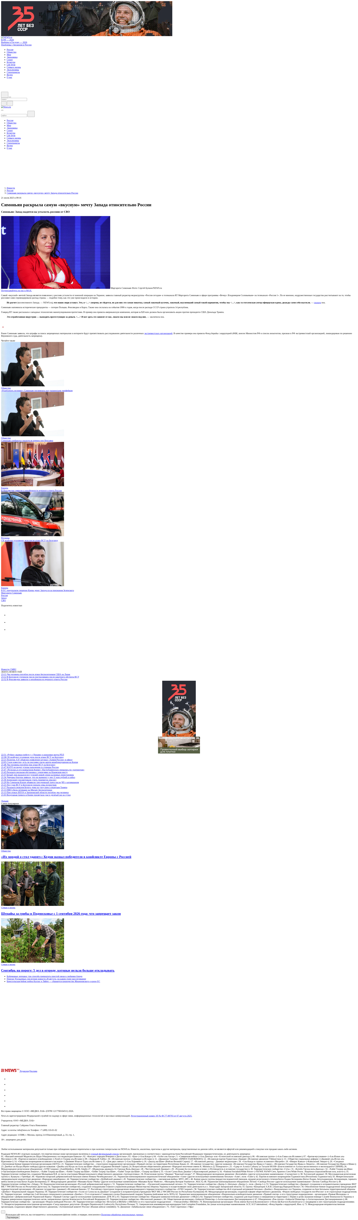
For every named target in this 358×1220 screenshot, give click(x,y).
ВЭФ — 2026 (7, 40)
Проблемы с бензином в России (16, 45)
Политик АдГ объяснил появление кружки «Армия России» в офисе (36, 760)
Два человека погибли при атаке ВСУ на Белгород (28, 765)
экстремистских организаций (158, 333)
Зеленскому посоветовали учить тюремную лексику (28, 780)
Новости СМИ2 (8, 669)
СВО (3, 600)
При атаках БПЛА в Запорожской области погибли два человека (35, 792)
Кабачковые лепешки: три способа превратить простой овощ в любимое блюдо (44, 976)
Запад (4, 598)
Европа (4, 488)
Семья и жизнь (8, 907)
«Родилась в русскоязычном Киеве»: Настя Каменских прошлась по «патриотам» (42, 770)
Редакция (24, 1071)
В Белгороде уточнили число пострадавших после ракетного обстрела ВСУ (40, 677)
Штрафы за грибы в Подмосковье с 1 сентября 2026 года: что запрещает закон (61, 913)
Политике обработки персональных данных (122, 1214)
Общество (6, 388)
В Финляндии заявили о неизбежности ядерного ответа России (31, 490)
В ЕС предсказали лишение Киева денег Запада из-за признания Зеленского (37, 590)
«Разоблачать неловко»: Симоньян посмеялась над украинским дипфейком (37, 390)
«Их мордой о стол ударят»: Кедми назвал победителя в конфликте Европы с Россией (66, 857)
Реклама (33, 1071)
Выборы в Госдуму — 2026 (14, 42)
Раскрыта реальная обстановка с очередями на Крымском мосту (34, 772)
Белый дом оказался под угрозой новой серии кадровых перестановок (37, 775)
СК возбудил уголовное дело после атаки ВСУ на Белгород (29, 540)
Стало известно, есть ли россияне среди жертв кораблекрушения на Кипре (39, 762)
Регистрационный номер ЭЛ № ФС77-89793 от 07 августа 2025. (161, 1116)
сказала (317, 302)
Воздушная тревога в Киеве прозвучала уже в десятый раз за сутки (36, 795)
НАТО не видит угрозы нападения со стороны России (30, 767)
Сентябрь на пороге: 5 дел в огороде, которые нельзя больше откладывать (58, 970)
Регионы (5, 538)
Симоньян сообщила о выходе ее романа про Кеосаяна (27, 440)
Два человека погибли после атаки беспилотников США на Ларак (35, 674)
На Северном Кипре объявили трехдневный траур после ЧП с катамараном (40, 782)
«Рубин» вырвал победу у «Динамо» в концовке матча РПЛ (32, 754)
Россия (4, 595)
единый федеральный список (105, 1154)
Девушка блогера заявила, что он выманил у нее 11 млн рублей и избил (38, 777)
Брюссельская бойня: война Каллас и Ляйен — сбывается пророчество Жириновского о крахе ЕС (53, 981)
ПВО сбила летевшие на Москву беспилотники (26, 790)
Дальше (5, 801)
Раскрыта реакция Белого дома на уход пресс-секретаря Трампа (34, 787)
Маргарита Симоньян (11, 593)
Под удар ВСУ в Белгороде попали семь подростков (28, 785)
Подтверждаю (13, 1217)
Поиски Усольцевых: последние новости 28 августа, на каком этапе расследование (46, 979)
